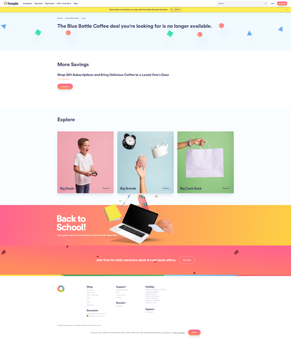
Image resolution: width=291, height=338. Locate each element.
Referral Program (122, 290)
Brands (59, 18)
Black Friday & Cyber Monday (156, 289)
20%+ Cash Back (93, 295)
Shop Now (112, 235)
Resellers (119, 306)
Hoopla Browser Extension (96, 313)
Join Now (187, 260)
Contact (119, 297)
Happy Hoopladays (152, 292)
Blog (88, 302)
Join (88, 300)
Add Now (177, 10)
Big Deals (90, 290)
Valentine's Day (151, 294)
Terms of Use (120, 295)
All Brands (90, 305)
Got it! (194, 332)
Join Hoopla (282, 3)
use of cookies (179, 332)
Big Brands (90, 292)
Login (89, 297)
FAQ (117, 292)
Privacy (90, 325)
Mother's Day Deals (152, 296)
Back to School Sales (153, 300)
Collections (149, 312)
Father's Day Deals (152, 298)
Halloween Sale (151, 303)
